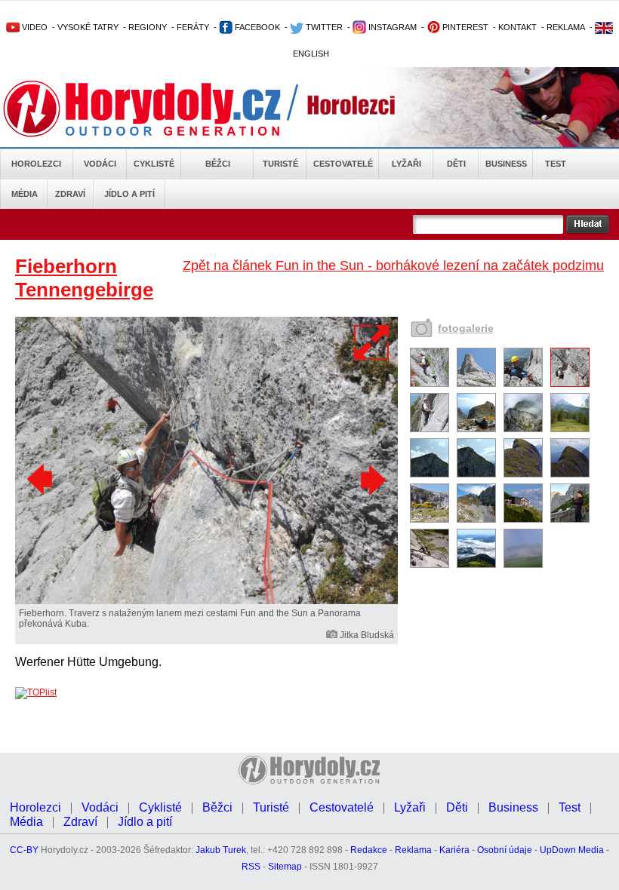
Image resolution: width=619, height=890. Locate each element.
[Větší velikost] (372, 342)
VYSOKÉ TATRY (88, 27)
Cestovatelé (343, 163)
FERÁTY (193, 27)
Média (24, 193)
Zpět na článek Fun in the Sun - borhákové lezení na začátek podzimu (393, 265)
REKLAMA (566, 27)
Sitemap (285, 866)
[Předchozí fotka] (41, 480)
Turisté (280, 163)
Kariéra (454, 850)
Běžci (217, 163)
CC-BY (24, 850)
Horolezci (36, 163)
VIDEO (34, 27)
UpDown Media (572, 850)
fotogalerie (466, 328)
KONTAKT (517, 27)
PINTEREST (464, 27)
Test (555, 163)
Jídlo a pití (129, 193)
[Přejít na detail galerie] (206, 601)
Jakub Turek (221, 850)
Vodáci (100, 163)
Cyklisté (154, 163)
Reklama (413, 850)
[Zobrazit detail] (429, 384)
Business (506, 163)
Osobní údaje (504, 850)
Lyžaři (406, 163)
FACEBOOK (256, 27)
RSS (251, 866)
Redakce (368, 850)
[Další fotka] (371, 480)
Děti (456, 163)
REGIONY (147, 27)
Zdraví (70, 193)
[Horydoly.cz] (160, 108)
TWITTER (323, 27)
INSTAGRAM (391, 27)
